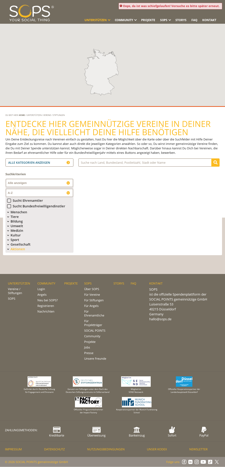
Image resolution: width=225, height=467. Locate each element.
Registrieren (45, 306)
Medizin (17, 230)
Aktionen (18, 249)
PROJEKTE (148, 20)
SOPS (11, 299)
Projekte (90, 342)
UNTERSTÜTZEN (19, 283)
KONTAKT (209, 20)
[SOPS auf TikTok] (210, 461)
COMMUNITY (46, 283)
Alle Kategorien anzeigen (29, 163)
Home (22, 115)
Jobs (87, 347)
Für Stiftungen (94, 300)
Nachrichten (45, 311)
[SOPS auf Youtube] (203, 461)
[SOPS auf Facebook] (184, 461)
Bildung (17, 221)
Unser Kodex (157, 449)
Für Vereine (92, 295)
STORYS (180, 20)
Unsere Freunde (95, 359)
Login (41, 289)
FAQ (194, 20)
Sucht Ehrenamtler (28, 201)
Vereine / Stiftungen (15, 291)
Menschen (19, 212)
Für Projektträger (93, 323)
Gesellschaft (20, 244)
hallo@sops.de (160, 319)
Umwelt (17, 226)
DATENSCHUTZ (54, 449)
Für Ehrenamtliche (94, 313)
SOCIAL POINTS (94, 330)
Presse (88, 353)
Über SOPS (91, 289)
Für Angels (91, 306)
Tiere (15, 216)
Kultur (16, 235)
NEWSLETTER (198, 449)
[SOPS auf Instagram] (197, 461)
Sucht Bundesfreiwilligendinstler (39, 206)
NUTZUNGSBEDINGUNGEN (106, 449)
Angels (42, 295)
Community (92, 336)
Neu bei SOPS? (47, 300)
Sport (15, 240)
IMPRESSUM (13, 449)
